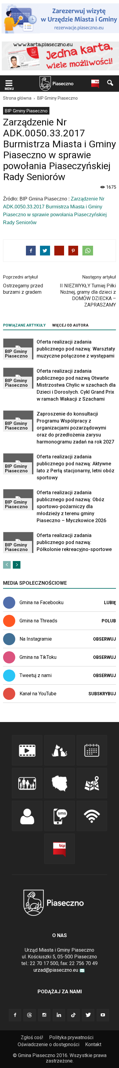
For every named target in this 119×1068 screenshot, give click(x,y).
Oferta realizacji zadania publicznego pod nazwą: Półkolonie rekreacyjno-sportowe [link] (74, 542)
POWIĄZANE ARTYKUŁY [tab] (24, 325)
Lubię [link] (110, 602)
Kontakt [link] (93, 1044)
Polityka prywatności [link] (71, 1037)
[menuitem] (26, 111)
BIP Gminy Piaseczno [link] (26, 111)
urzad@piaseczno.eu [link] (56, 970)
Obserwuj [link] (104, 639)
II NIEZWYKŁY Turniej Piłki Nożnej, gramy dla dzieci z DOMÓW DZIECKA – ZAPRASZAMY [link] (88, 295)
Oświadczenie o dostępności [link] (48, 1044)
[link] (9, 83)
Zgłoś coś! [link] (32, 1037)
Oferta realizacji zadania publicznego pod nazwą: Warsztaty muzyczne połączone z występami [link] (76, 349)
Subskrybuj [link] (102, 693)
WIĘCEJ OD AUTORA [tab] (70, 325)
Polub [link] (109, 620)
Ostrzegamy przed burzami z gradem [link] (23, 289)
